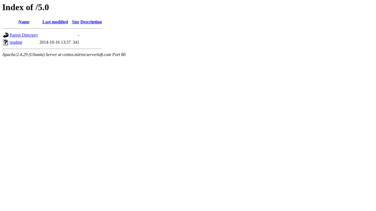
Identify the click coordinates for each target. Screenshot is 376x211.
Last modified (55, 22)
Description (91, 22)
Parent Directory (24, 35)
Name (23, 22)
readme (16, 42)
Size (75, 22)
